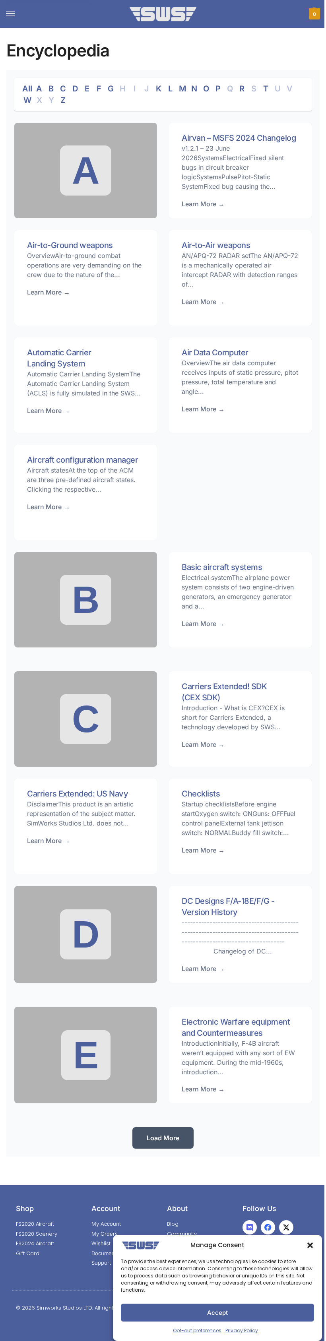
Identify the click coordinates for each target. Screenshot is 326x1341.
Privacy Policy (241, 1330)
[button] (310, 1245)
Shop (25, 1208)
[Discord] (250, 1227)
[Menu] (18, 14)
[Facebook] (268, 1227)
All (27, 88)
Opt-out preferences (197, 1330)
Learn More (199, 204)
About (177, 1208)
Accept (217, 1312)
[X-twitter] (286, 1227)
